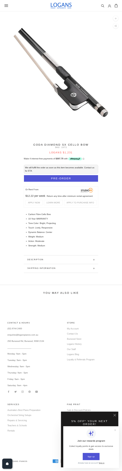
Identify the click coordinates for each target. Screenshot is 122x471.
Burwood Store (74, 339)
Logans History (74, 344)
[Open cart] (116, 5)
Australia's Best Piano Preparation (23, 410)
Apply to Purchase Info (80, 202)
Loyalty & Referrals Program (81, 359)
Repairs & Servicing (17, 420)
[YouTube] (36, 391)
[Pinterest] (29, 391)
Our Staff (71, 349)
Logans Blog (73, 354)
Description (35, 260)
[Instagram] (22, 391)
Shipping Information (41, 268)
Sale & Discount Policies (79, 410)
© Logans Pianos (17, 461)
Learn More (53, 202)
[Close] (114, 415)
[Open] (7, 464)
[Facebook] (8, 391)
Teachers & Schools (17, 425)
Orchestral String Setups (19, 415)
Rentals (11, 430)
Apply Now (34, 202)
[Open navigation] (6, 5)
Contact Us (72, 333)
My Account (73, 328)
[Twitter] (15, 391)
